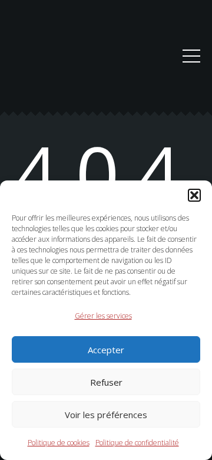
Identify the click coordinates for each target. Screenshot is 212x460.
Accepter (106, 350)
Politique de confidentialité (137, 443)
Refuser (106, 382)
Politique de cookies (59, 443)
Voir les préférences (106, 414)
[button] (194, 195)
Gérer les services (103, 316)
